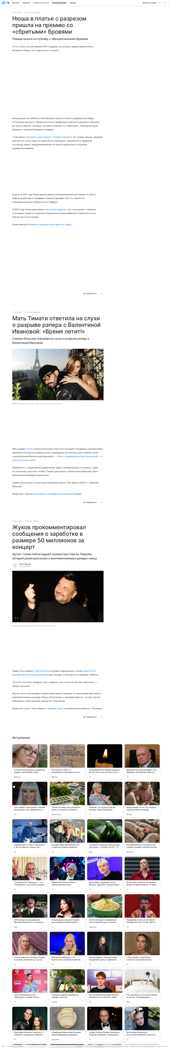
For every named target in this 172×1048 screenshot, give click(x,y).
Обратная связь (162, 1046)
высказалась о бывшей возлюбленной (53, 494)
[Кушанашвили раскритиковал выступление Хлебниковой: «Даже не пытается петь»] (67, 911)
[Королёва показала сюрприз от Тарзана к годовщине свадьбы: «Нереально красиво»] (29, 1024)
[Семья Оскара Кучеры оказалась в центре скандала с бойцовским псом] (104, 1024)
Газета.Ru (36, 12)
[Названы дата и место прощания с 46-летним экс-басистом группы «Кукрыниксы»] (29, 836)
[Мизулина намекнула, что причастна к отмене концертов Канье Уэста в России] (67, 949)
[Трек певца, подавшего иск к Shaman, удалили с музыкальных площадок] (104, 874)
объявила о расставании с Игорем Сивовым (49, 137)
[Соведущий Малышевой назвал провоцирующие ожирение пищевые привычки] (67, 1024)
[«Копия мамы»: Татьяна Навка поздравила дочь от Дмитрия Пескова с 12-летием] (104, 949)
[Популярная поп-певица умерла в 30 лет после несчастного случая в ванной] (104, 761)
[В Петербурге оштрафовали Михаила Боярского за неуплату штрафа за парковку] (29, 911)
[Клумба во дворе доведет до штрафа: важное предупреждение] (67, 986)
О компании (11, 1046)
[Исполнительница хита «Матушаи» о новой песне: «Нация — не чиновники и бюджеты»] (29, 986)
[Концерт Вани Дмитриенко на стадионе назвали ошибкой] (67, 836)
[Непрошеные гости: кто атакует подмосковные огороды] (142, 799)
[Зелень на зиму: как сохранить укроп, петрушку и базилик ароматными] (67, 799)
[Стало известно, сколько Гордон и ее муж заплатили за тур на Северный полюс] (29, 949)
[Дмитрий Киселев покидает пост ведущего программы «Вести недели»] (142, 761)
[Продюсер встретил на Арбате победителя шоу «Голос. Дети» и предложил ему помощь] (142, 911)
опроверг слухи (55, 708)
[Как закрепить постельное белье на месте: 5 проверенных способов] (142, 986)
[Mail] (3, 3)
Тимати (30, 449)
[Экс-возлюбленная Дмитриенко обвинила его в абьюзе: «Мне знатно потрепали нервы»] (104, 986)
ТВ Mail (35, 521)
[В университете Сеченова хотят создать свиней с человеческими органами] (142, 836)
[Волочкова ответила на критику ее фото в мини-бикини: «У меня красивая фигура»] (142, 874)
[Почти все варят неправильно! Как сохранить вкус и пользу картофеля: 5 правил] (104, 911)
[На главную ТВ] (7, 3)
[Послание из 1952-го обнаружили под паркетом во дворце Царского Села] (67, 761)
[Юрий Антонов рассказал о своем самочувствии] (67, 874)
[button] (58, 375)
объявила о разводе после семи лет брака (49, 224)
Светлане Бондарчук (55, 209)
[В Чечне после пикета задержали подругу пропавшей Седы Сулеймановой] (29, 761)
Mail (3, 1046)
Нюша (15, 46)
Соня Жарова (25, 564)
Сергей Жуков (42, 671)
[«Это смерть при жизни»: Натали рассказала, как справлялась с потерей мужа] (29, 799)
